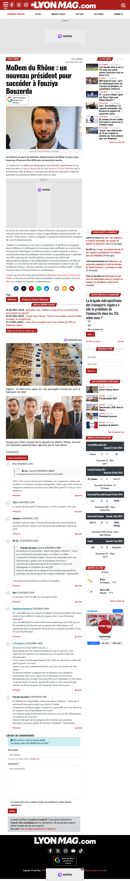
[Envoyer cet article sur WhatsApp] (39, 288)
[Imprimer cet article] (56, 288)
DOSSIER (102, 387)
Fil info (38, 14)
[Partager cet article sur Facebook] (16, 288)
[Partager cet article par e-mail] (64, 288)
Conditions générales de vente (95, 870)
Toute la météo (116, 600)
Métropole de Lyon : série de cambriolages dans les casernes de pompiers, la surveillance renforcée (111, 84)
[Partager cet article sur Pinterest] (31, 288)
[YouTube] (32, 5)
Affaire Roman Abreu (108, 389)
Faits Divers (98, 14)
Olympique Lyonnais (108, 416)
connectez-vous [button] (34, 759)
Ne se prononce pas (95, 329)
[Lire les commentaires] (72, 288)
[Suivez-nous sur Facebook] (105, 627)
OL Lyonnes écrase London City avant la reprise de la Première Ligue (111, 122)
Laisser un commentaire (17, 457)
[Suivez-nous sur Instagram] (65, 852)
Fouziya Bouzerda (31, 168)
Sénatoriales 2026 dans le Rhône (111, 408)
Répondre (17, 495)
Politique (79, 14)
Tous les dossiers (115, 432)
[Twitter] (18, 5)
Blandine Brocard (56, 275)
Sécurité (102, 78)
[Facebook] (11, 5)
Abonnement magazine (16, 14)
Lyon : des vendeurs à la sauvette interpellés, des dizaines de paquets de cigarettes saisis (110, 109)
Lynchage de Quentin (108, 425)
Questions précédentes (93, 341)
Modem (13, 299)
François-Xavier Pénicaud (61, 168)
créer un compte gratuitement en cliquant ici (38, 828)
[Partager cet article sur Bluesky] (46, 288)
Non (89, 325)
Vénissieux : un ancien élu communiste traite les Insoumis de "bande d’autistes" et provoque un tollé (104, 264)
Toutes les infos (115, 142)
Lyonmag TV (118, 14)
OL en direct (103, 64)
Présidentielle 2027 (108, 398)
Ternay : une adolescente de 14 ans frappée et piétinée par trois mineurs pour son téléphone (111, 134)
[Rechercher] (122, 5)
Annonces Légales (58, 14)
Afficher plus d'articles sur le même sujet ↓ (21, 330)
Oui (89, 321)
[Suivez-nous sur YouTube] (72, 852)
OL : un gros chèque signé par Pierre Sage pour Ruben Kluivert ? (111, 97)
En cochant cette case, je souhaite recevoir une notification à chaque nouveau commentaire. (41, 803)
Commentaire (14, 763)
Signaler (79, 495)
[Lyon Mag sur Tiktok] (80, 852)
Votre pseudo (13, 749)
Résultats (121, 341)
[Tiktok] (39, 5)
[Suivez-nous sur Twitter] (57, 852)
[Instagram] (25, 5)
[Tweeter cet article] (23, 288)
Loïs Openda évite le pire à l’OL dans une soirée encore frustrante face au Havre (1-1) (111, 71)
